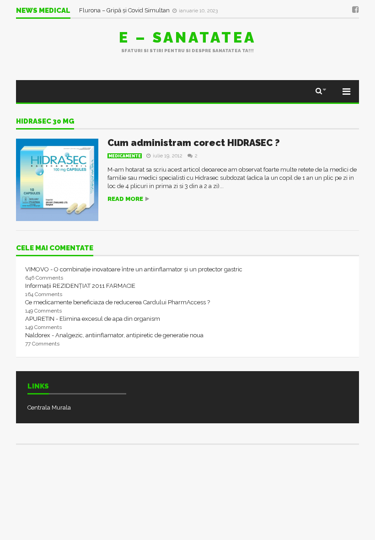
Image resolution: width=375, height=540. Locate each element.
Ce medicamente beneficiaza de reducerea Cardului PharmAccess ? (117, 302)
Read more (125, 199)
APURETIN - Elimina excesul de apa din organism (92, 318)
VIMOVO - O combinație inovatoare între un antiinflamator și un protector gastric (133, 269)
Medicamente (124, 156)
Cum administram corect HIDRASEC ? (193, 142)
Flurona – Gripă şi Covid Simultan (125, 10)
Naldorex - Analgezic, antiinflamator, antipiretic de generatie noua (114, 335)
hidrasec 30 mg (45, 121)
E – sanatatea (187, 37)
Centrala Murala (49, 407)
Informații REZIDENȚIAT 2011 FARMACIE (80, 285)
